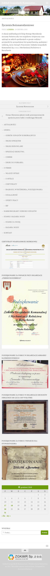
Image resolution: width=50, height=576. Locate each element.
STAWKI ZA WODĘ (13, 222)
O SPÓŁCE (10, 178)
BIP (7, 206)
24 (5, 509)
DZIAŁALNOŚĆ (12, 195)
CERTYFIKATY (11, 184)
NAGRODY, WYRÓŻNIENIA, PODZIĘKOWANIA (24, 189)
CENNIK (9, 157)
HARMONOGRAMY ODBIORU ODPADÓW (20, 211)
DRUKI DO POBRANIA (14, 162)
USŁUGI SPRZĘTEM (13, 141)
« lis (3, 516)
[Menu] (47, 3)
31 (5, 512)
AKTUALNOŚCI (8, 18)
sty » (9, 516)
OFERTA (7, 130)
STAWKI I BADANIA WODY (14, 216)
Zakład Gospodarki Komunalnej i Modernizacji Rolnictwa (20, 2)
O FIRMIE (7, 168)
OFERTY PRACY (12, 200)
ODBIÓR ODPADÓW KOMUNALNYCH (21, 135)
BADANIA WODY (12, 227)
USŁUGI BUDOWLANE (14, 146)
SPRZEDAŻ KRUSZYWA (15, 151)
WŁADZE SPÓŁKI (12, 173)
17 (5, 505)
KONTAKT (8, 233)
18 (12, 505)
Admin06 (10, 29)
